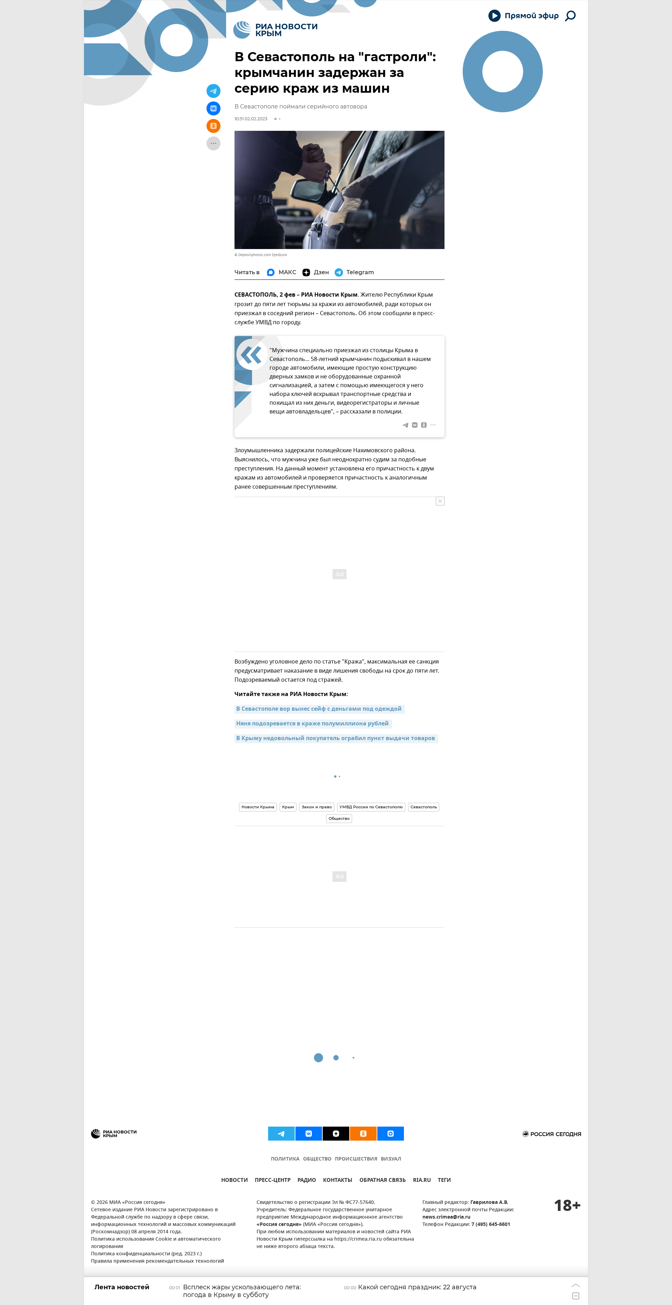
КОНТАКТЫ (337, 1181)
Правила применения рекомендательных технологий (157, 1261)
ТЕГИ (444, 1181)
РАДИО (307, 1181)
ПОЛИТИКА (285, 1159)
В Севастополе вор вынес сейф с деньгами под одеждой (319, 709)
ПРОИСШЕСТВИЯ (356, 1159)
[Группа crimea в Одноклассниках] (363, 1134)
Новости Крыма (257, 806)
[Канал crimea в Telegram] (281, 1134)
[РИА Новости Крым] (275, 30)
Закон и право (317, 806)
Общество (339, 818)
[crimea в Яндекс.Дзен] (336, 1134)
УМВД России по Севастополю (371, 806)
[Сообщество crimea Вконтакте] (308, 1134)
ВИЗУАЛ (391, 1159)
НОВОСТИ (234, 1181)
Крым (288, 806)
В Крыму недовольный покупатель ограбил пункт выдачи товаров (336, 738)
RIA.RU (422, 1181)
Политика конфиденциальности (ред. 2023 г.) (146, 1254)
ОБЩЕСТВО (317, 1159)
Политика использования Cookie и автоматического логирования (156, 1243)
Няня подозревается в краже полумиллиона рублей (313, 724)
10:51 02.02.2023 (250, 118)
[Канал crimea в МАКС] (390, 1134)
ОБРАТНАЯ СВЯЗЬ (382, 1181)
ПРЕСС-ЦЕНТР (272, 1181)
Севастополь (424, 806)
